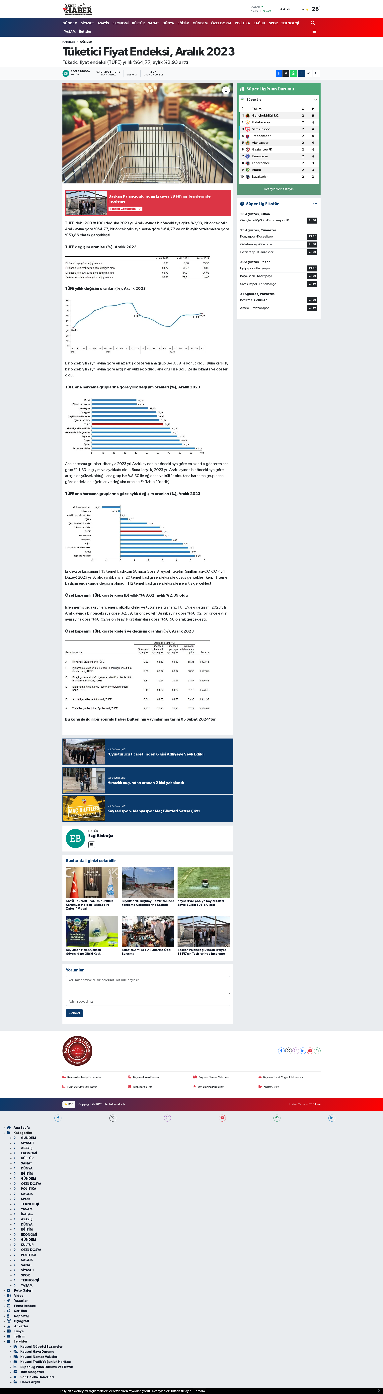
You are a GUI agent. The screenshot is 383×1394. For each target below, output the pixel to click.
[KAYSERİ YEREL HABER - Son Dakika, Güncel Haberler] (77, 9)
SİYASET (87, 23)
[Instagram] (295, 1050)
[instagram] (167, 1118)
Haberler (68, 42)
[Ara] (313, 23)
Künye (19, 1331)
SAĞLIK (260, 23)
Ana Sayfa (22, 1127)
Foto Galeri (23, 1290)
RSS (70, 1104)
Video (19, 1295)
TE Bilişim (315, 1104)
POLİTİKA (242, 23)
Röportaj (21, 1316)
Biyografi (21, 1321)
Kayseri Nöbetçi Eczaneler (84, 1077)
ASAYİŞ (103, 23)
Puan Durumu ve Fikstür (82, 1086)
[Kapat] (380, 1390)
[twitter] (112, 1118)
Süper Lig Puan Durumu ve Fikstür (46, 1367)
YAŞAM (70, 31)
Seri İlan (20, 1311)
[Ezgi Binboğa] (75, 838)
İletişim (85, 31)
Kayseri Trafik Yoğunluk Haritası (283, 1077)
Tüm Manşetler (142, 1086)
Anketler (21, 1326)
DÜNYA (168, 23)
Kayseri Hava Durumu (146, 1077)
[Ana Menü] (313, 32)
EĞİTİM (183, 23)
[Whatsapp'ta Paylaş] (293, 73)
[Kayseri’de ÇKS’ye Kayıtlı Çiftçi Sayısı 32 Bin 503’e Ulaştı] (204, 882)
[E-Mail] (91, 845)
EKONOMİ (121, 23)
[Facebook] (281, 1050)
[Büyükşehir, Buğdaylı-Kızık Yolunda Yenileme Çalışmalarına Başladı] (148, 882)
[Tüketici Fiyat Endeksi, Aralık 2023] (147, 133)
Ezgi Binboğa (100, 836)
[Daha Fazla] (301, 73)
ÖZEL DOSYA (221, 23)
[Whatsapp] (317, 1050)
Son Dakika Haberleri (210, 1086)
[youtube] (222, 1118)
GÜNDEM (69, 23)
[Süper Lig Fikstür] (315, 204)
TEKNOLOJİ (290, 23)
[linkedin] (331, 1118)
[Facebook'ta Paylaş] (279, 73)
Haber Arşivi (271, 1086)
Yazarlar (21, 1300)
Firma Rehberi (25, 1306)
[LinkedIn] (303, 1050)
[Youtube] (310, 1050)
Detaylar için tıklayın (279, 189)
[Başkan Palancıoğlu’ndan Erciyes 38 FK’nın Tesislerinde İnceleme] (204, 931)
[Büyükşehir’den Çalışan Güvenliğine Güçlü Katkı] (92, 931)
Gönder (74, 1013)
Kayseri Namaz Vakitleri (214, 1077)
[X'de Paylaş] (285, 73)
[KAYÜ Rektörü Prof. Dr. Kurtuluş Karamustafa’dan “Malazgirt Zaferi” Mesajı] (92, 882)
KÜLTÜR (138, 23)
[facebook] (57, 1118)
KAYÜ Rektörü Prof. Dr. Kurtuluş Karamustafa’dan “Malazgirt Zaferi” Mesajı (89, 904)
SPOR (273, 23)
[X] (288, 1050)
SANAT (153, 23)
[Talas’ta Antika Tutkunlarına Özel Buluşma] (148, 931)
